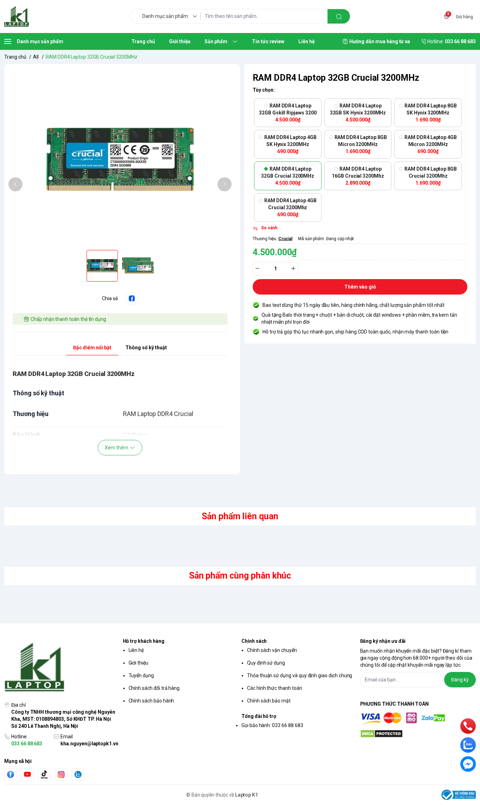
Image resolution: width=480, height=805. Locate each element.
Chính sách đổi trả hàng (154, 688)
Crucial (285, 238)
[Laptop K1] (16, 16)
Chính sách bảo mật (269, 701)
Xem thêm (116, 447)
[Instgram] (61, 774)
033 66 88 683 (26, 743)
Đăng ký (460, 679)
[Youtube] (27, 774)
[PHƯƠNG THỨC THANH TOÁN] (418, 718)
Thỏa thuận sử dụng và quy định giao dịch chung (299, 675)
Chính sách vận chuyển (272, 650)
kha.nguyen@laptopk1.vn (89, 743)
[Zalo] (78, 774)
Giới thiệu (138, 663)
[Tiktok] (44, 774)
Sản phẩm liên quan (240, 516)
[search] (338, 16)
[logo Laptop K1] (62, 668)
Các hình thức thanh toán (274, 688)
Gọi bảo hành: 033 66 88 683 (272, 725)
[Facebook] (10, 774)
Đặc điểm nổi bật (92, 347)
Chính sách (254, 641)
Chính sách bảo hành (151, 701)
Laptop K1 (246, 795)
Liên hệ (136, 650)
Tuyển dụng (141, 675)
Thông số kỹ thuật (146, 347)
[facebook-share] (131, 298)
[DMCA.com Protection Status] (418, 734)
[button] (15, 184)
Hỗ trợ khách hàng (143, 641)
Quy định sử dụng (266, 663)
